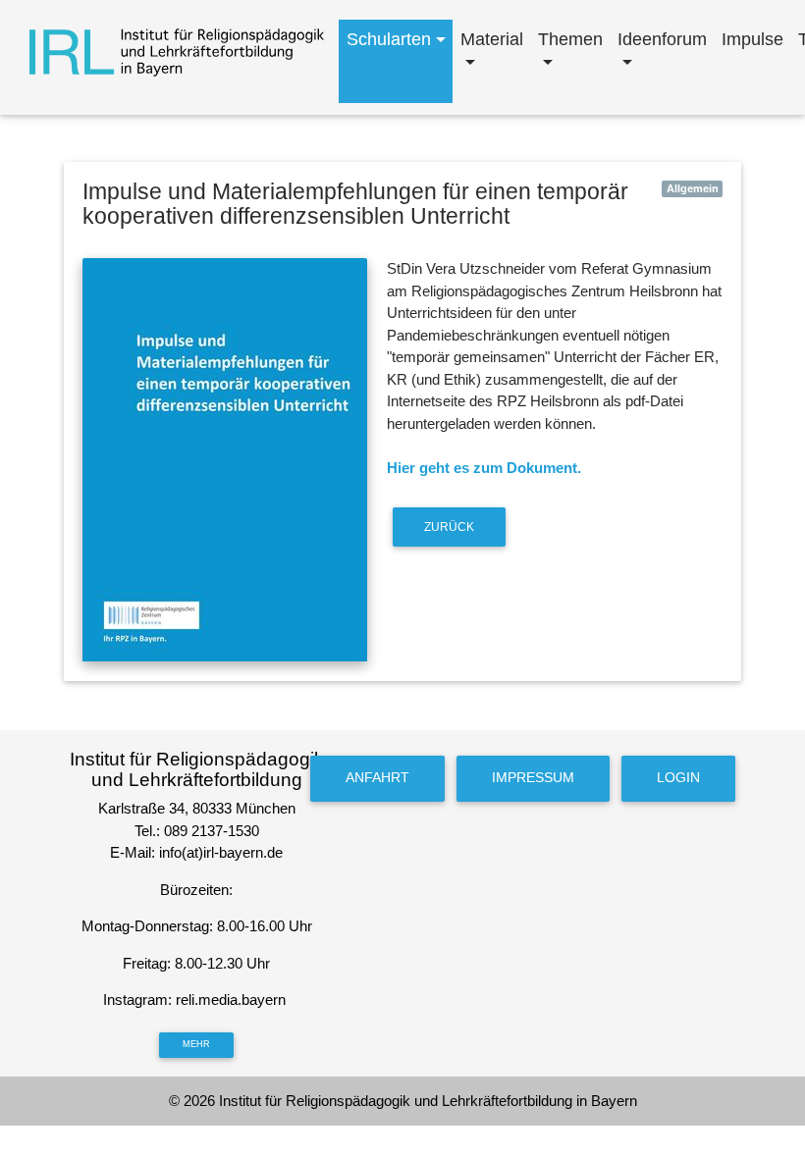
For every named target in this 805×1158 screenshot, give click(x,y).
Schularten (389, 39)
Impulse (752, 39)
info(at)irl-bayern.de (221, 852)
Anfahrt (377, 777)
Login (678, 777)
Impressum (533, 777)
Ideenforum (662, 39)
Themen (570, 39)
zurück (449, 527)
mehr (196, 1044)
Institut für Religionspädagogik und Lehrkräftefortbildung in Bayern (428, 1100)
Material (491, 39)
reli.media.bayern (233, 999)
